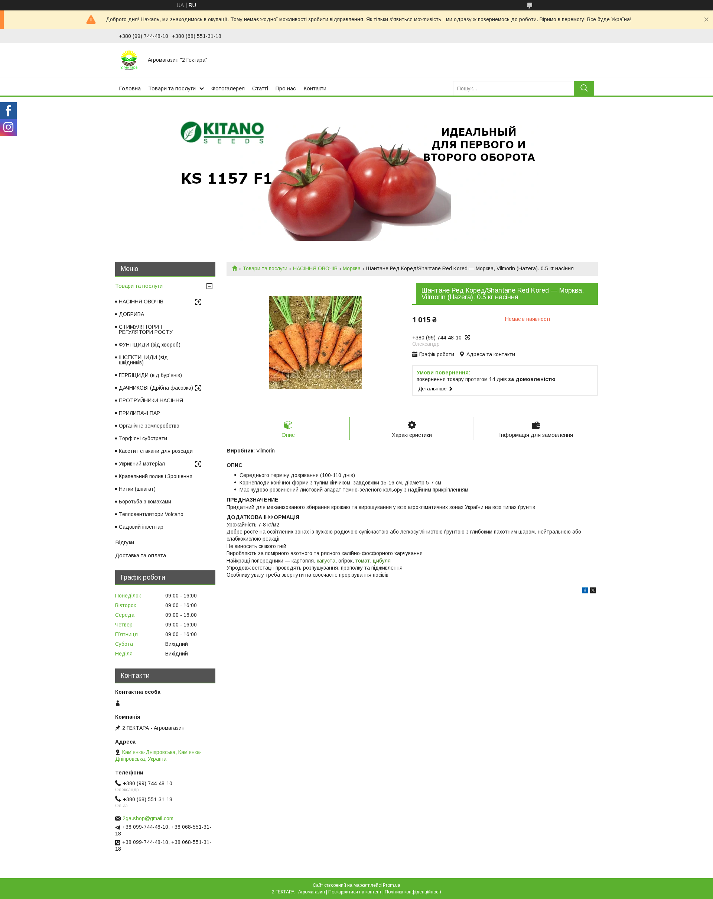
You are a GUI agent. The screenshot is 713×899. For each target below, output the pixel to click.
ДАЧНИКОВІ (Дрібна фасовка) (156, 388)
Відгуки (124, 542)
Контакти (314, 88)
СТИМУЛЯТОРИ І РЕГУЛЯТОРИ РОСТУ (146, 329)
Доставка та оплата (140, 555)
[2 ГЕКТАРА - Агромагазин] (129, 60)
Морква (352, 268)
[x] (593, 591)
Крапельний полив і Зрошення (155, 476)
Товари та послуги (172, 88)
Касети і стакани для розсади (156, 451)
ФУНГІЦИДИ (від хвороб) (149, 345)
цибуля (382, 561)
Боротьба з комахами (145, 502)
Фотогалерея (228, 88)
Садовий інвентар (141, 527)
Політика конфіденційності (413, 892)
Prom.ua (391, 885)
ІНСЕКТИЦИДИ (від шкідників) (143, 359)
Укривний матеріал (142, 464)
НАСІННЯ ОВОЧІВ (315, 268)
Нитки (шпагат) (137, 489)
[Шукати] (584, 88)
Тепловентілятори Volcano (151, 514)
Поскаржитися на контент (354, 892)
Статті (260, 88)
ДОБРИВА (131, 314)
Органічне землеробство (149, 426)
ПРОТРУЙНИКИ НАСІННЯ (151, 400)
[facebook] (585, 591)
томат (362, 561)
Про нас (286, 88)
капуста (326, 561)
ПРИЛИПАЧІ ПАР (139, 413)
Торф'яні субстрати (143, 438)
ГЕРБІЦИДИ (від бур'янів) (150, 375)
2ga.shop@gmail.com (148, 818)
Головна (130, 88)
